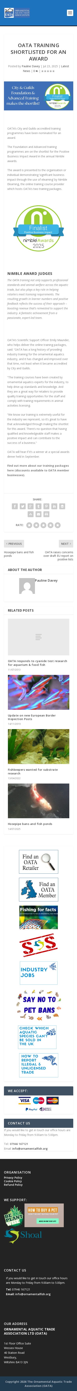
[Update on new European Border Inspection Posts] (38, 692)
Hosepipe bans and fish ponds (30, 824)
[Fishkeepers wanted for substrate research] (38, 746)
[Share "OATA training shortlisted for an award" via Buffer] (62, 506)
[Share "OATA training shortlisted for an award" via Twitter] (23, 506)
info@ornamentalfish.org (30, 1148)
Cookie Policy (13, 1181)
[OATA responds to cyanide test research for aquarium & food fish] (38, 637)
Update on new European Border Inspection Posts (32, 717)
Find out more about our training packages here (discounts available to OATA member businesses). (38, 470)
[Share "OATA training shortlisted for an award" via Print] (46, 514)
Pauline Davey (31, 66)
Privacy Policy (13, 1177)
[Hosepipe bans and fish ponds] (38, 801)
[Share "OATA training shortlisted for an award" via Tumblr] (38, 506)
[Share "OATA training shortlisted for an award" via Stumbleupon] (31, 514)
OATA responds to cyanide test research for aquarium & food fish (37, 662)
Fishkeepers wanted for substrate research (33, 771)
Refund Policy (13, 1185)
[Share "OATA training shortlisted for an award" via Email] (38, 514)
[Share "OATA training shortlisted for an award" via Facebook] (15, 506)
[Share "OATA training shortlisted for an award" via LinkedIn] (54, 506)
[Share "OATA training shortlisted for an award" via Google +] (31, 506)
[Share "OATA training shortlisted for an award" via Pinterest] (46, 506)
